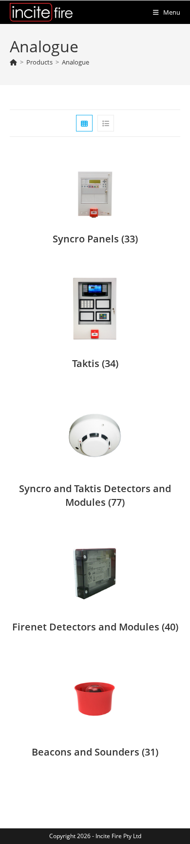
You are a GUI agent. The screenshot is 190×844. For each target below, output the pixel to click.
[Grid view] (84, 123)
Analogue (75, 62)
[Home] (13, 62)
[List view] (105, 123)
